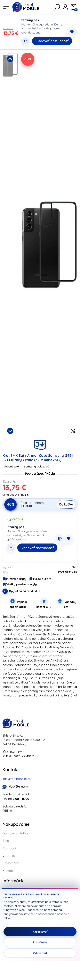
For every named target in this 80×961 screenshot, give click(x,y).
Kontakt (8, 871)
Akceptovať (40, 931)
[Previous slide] (10, 59)
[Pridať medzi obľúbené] (72, 32)
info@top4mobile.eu (16, 779)
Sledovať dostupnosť (52, 41)
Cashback (9, 848)
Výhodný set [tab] (70, 604)
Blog (5, 841)
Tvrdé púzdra (42, 579)
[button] (10, 90)
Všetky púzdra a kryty (21, 584)
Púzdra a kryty (16, 579)
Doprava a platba (15, 833)
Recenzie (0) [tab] (44, 606)
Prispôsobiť (40, 942)
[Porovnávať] (60, 538)
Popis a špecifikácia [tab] (18, 604)
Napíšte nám (18, 786)
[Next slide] (10, 431)
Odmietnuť (40, 953)
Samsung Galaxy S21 (37, 466)
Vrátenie (8, 856)
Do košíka (66, 504)
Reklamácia (10, 863)
